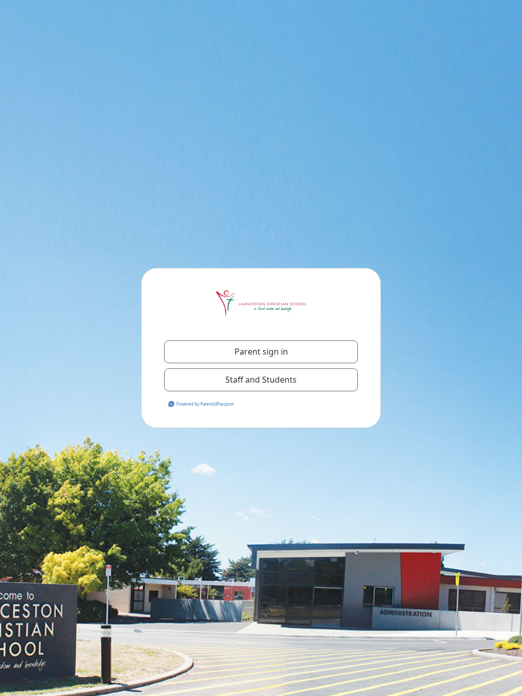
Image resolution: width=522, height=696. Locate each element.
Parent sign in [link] (261, 351)
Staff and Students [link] (261, 379)
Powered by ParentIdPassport (205, 404)
